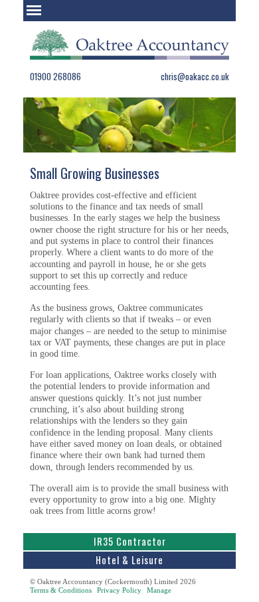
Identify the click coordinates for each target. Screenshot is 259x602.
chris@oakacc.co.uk (195, 76)
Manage (159, 590)
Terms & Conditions (61, 590)
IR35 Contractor (130, 541)
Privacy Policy (119, 590)
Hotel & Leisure (129, 560)
